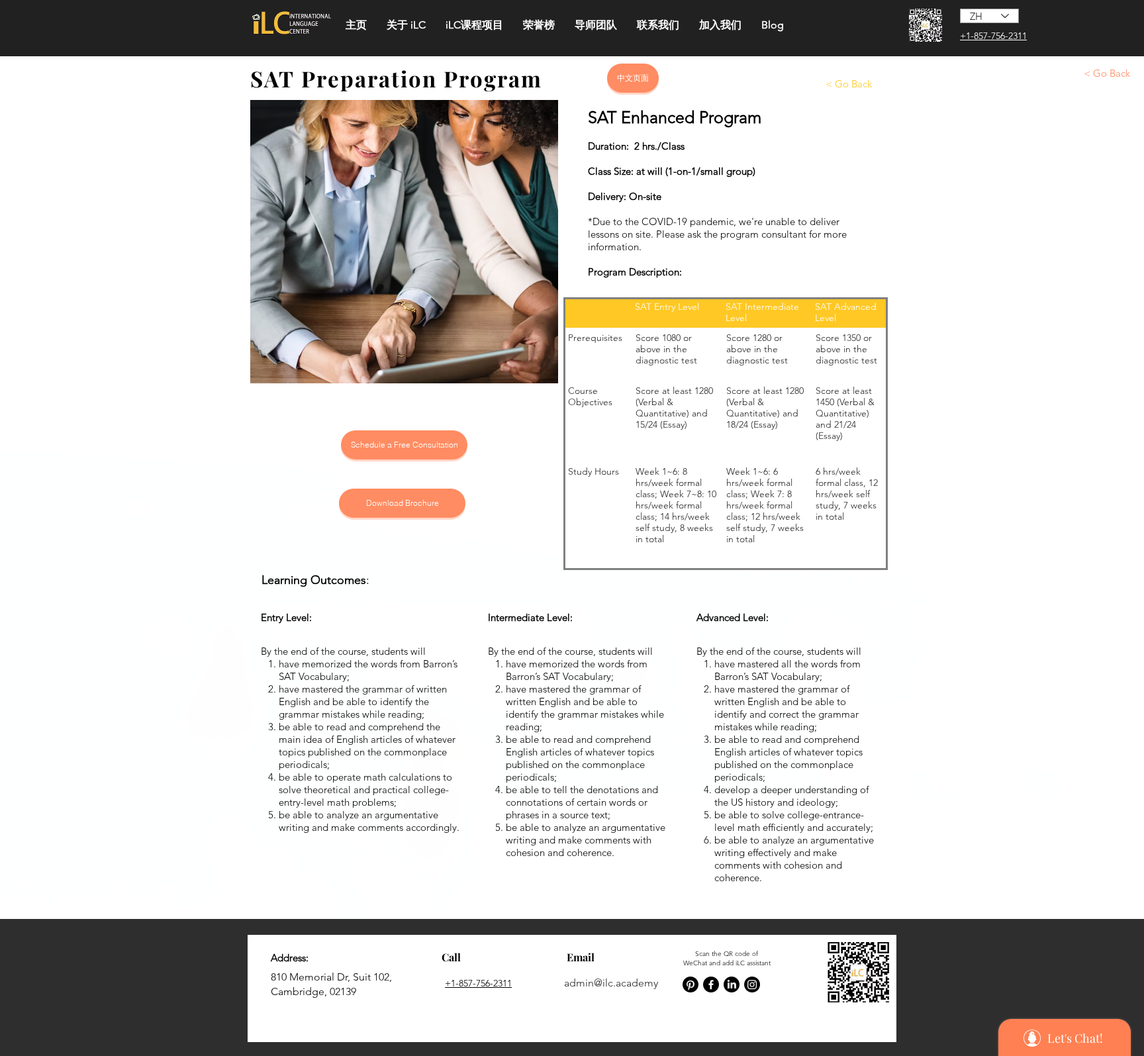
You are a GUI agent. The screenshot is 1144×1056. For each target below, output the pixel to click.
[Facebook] (711, 984)
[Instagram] (752, 984)
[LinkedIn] (731, 984)
